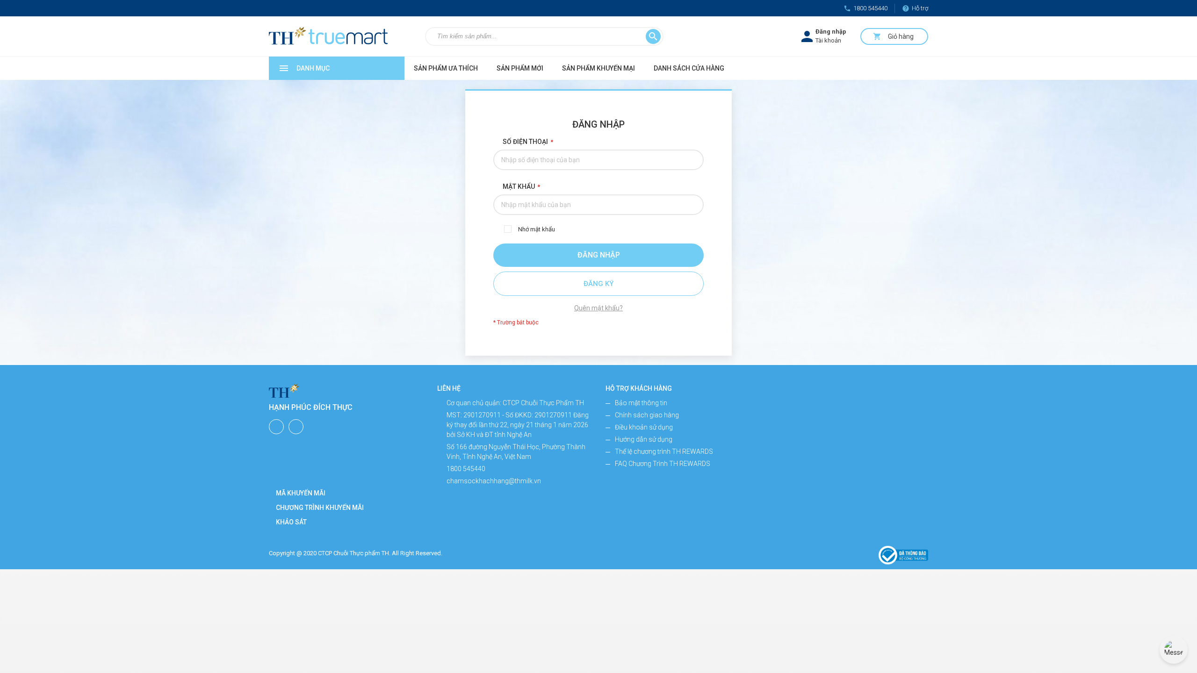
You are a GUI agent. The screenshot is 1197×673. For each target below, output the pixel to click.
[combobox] (531, 36)
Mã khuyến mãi (300, 493)
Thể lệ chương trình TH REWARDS (664, 451)
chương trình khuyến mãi (320, 507)
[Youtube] (295, 426)
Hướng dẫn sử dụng (643, 439)
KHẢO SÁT (291, 522)
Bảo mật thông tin (641, 403)
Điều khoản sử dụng (644, 427)
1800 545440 (865, 8)
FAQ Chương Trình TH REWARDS (662, 463)
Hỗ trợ (915, 8)
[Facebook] (276, 426)
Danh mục (304, 68)
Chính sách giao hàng (647, 415)
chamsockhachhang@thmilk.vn (494, 481)
